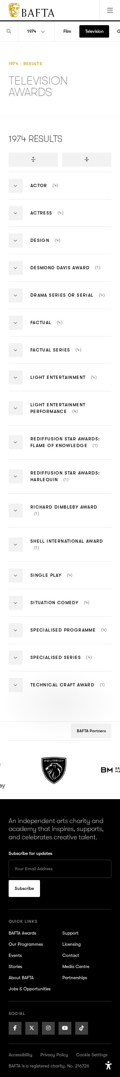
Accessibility (20, 1054)
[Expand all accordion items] (33, 160)
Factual (60, 327)
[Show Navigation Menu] (110, 10)
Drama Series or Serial (70, 300)
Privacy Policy (54, 1054)
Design (70, 245)
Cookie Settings (92, 1054)
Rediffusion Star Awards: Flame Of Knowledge (70, 447)
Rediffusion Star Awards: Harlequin (65, 481)
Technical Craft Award (70, 690)
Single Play (63, 580)
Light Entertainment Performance (70, 413)
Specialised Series (70, 662)
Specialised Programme (70, 635)
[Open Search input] (9, 31)
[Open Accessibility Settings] (108, 1065)
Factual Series (67, 355)
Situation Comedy (70, 607)
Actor (56, 190)
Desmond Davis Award (70, 272)
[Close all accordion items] (86, 160)
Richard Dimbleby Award (64, 515)
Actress (60, 218)
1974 (31, 31)
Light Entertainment (70, 382)
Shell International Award (66, 549)
